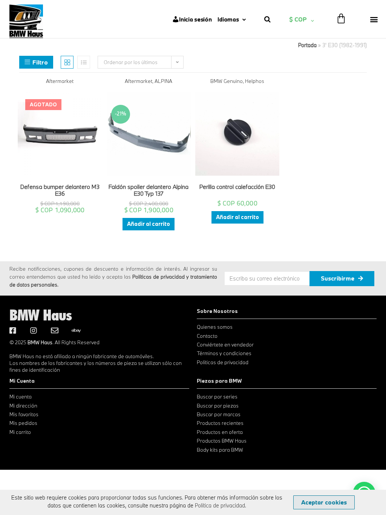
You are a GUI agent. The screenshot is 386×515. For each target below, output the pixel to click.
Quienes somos (215, 326)
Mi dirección (23, 405)
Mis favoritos (23, 414)
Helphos (254, 81)
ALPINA (163, 81)
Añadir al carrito (148, 223)
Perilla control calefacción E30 (237, 186)
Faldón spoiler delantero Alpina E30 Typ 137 (148, 190)
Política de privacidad (220, 505)
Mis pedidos (23, 423)
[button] (374, 19)
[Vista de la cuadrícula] (67, 62)
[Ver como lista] (83, 62)
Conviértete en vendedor (225, 344)
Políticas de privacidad (222, 362)
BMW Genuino (226, 81)
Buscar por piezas (218, 405)
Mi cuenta (20, 396)
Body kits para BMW (220, 449)
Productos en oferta (220, 432)
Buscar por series (217, 396)
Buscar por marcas (218, 414)
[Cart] (341, 18)
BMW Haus (40, 315)
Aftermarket (60, 81)
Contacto (207, 336)
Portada (307, 45)
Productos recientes (220, 423)
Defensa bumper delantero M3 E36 (60, 190)
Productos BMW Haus (222, 440)
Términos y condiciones (224, 353)
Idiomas (228, 19)
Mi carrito (20, 432)
